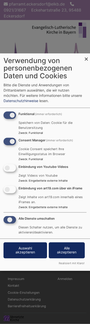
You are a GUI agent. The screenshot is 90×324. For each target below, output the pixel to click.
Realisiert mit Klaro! (71, 263)
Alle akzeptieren (66, 250)
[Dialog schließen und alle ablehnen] (86, 56)
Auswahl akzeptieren (25, 250)
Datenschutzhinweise (21, 101)
